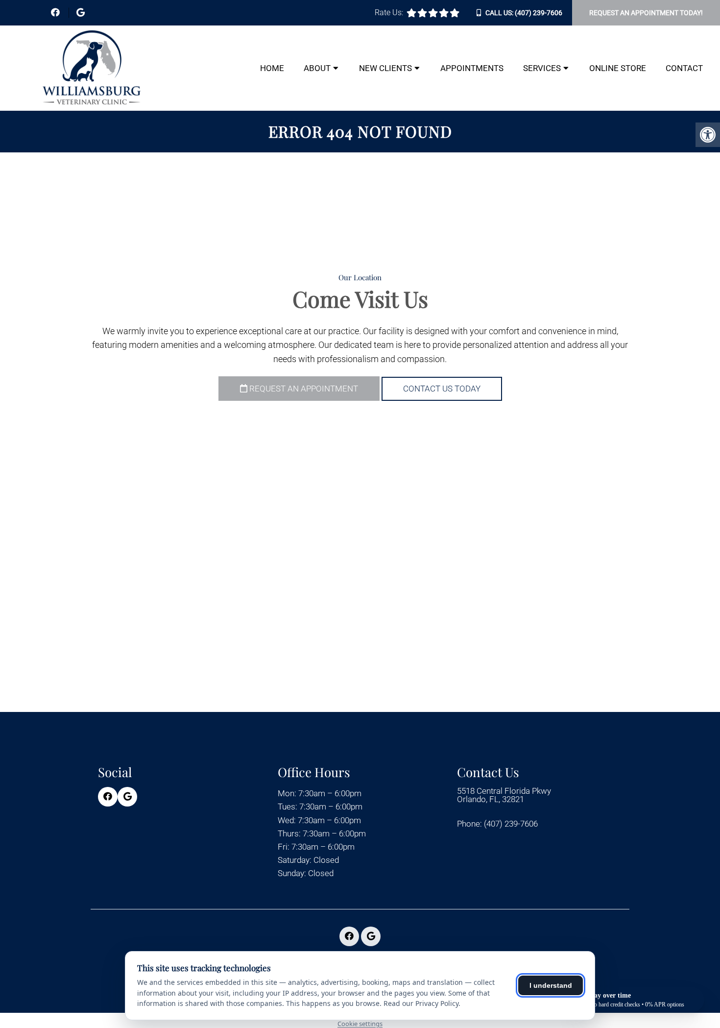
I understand (550, 985)
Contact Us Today (441, 388)
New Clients (385, 68)
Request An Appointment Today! (646, 13)
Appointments (472, 68)
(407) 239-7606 (538, 13)
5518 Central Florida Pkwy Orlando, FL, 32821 (504, 795)
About (317, 68)
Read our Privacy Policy (421, 1003)
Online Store (617, 68)
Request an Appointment (302, 388)
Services (542, 68)
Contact (684, 68)
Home (272, 68)
